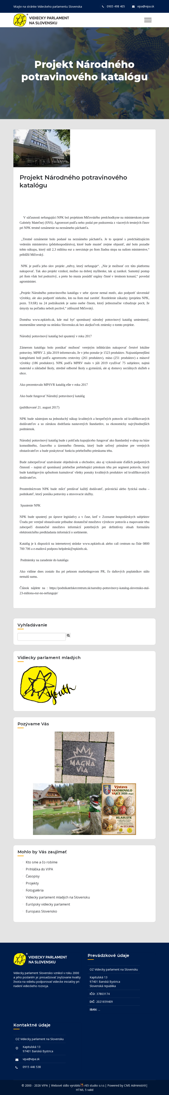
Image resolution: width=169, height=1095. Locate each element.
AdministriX (138, 1085)
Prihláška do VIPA (39, 869)
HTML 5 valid (84, 1090)
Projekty (32, 883)
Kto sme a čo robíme (42, 862)
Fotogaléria (34, 890)
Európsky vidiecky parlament (48, 904)
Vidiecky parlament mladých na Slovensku (58, 897)
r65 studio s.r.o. (94, 1085)
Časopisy (33, 876)
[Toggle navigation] (148, 20)
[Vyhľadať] (68, 635)
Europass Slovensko (41, 911)
